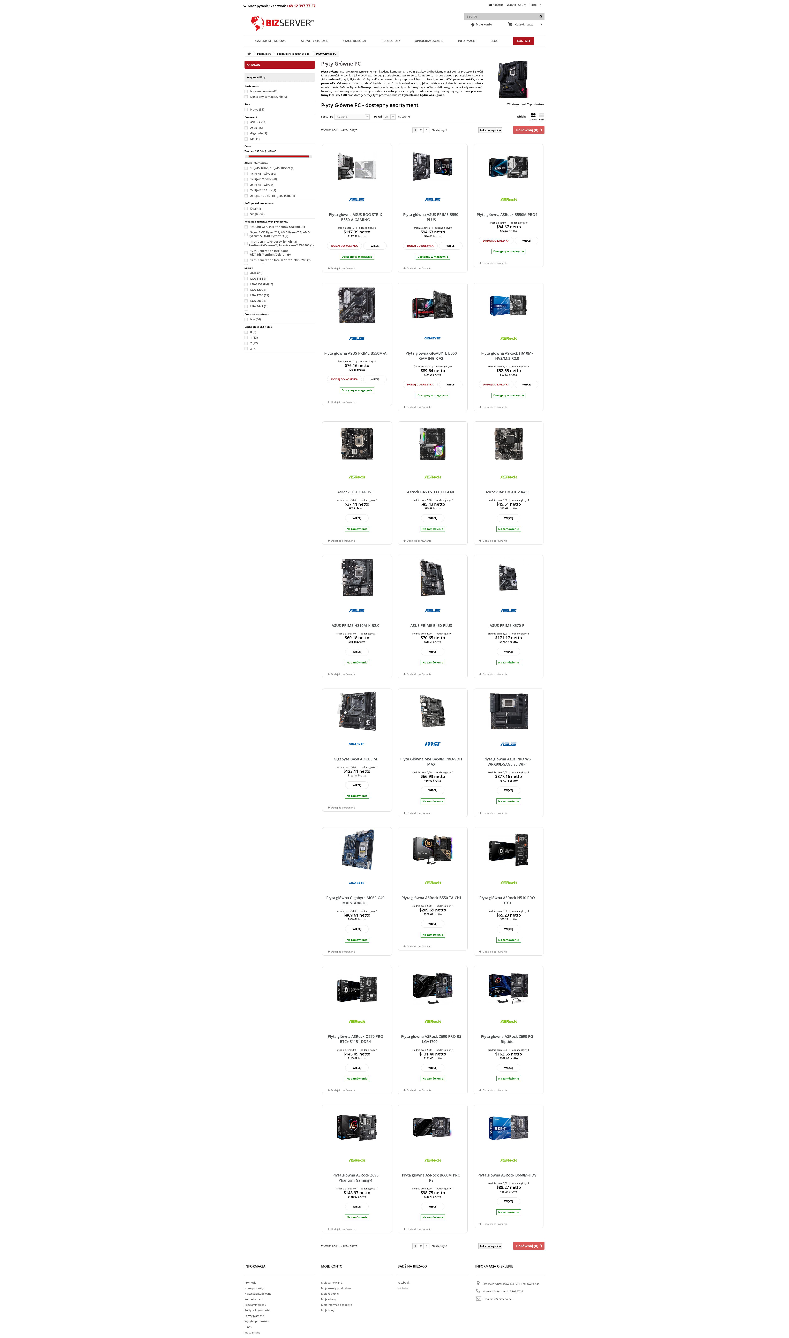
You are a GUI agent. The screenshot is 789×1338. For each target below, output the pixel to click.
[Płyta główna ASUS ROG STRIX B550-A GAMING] (357, 166)
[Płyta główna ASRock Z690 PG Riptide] (509, 988)
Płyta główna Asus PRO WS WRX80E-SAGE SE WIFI (507, 762)
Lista (541, 119)
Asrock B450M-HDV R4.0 (507, 491)
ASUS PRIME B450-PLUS (431, 625)
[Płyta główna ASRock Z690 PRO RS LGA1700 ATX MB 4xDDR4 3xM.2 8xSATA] (433, 988)
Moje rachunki (330, 1293)
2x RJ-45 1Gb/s (262, 185)
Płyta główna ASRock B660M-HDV (507, 1175)
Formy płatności (254, 1316)
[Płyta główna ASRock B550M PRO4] (509, 166)
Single (257, 214)
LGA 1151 (258, 278)
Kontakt (498, 5)
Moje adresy (328, 1299)
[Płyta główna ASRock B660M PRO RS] (433, 1127)
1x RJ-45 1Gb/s (263, 173)
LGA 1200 (258, 290)
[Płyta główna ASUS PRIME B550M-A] (357, 305)
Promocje (250, 1282)
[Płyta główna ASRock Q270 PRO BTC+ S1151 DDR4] (357, 988)
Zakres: (249, 151)
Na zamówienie (263, 91)
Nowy (257, 109)
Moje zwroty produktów (336, 1288)
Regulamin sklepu (255, 1305)
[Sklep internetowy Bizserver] (283, 33)
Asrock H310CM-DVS (355, 491)
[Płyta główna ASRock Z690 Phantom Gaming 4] (357, 1127)
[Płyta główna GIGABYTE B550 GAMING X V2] (433, 305)
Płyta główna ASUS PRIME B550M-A (355, 353)
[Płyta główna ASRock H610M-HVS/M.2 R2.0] (509, 305)
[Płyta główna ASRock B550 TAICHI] (433, 849)
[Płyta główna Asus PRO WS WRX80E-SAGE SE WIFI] (509, 710)
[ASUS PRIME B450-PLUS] (433, 577)
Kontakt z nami (254, 1299)
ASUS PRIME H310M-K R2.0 (355, 625)
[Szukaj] (540, 16)
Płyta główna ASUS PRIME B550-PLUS (431, 217)
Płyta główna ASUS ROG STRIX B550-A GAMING (355, 217)
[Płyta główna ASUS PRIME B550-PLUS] (433, 166)
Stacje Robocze (355, 41)
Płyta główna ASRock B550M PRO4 (507, 214)
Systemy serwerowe (270, 41)
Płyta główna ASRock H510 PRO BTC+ (507, 900)
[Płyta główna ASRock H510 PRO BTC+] (509, 849)
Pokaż (378, 116)
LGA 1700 (259, 295)
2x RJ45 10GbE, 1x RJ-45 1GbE (272, 196)
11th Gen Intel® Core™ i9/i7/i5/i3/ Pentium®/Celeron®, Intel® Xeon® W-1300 (281, 243)
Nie (255, 319)
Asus (256, 128)
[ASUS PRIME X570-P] (509, 577)
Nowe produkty (254, 1288)
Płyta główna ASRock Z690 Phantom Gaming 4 (355, 1178)
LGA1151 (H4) (261, 284)
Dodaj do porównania (343, 268)
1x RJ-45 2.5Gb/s (263, 179)
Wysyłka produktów (257, 1321)
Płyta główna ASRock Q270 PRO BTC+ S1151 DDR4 (355, 1039)
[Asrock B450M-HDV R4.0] (509, 443)
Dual (255, 208)
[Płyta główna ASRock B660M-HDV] (509, 1127)
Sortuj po (327, 116)
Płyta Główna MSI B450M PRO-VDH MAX (431, 762)
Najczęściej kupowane (258, 1293)
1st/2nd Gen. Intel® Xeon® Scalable (277, 227)
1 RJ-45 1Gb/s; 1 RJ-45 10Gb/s (272, 168)
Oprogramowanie (429, 41)
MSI (255, 139)
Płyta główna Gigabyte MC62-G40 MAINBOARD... (355, 900)
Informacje (466, 41)
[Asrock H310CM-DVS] (357, 443)
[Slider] (246, 156)
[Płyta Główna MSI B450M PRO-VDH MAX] (433, 710)
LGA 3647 (258, 306)
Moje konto (483, 24)
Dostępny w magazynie (268, 97)
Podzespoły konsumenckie (293, 53)
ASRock (258, 122)
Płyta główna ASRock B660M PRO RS (431, 1178)
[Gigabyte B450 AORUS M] (357, 710)
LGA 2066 (258, 301)
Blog (494, 41)
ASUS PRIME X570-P (507, 625)
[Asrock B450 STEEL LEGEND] (433, 443)
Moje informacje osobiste (336, 1305)
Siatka (533, 119)
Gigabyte (258, 133)
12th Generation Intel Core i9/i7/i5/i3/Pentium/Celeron (270, 252)
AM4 (256, 273)
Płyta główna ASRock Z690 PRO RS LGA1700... (431, 1039)
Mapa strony (252, 1332)
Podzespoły (391, 41)
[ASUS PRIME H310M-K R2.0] (357, 577)
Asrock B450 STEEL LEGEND (431, 491)
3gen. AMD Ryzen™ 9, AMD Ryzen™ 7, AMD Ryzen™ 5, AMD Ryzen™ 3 (279, 234)
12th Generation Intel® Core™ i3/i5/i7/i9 (280, 260)
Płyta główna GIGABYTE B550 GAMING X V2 (431, 356)
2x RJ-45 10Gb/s (263, 190)
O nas (248, 1327)
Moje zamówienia (332, 1282)
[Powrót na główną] (249, 53)
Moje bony (327, 1310)
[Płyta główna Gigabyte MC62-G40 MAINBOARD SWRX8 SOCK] (357, 849)
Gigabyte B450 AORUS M (355, 759)
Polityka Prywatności (257, 1310)
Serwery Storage (314, 41)
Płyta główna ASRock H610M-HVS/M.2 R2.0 (507, 356)
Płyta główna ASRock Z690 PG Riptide (507, 1039)
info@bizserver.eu (502, 1299)
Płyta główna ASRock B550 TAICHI (431, 897)
